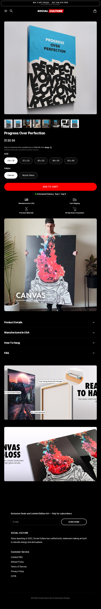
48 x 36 (55, 160)
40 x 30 (40, 160)
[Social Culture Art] (50, 11)
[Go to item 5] (46, 123)
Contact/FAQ (17, 557)
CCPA (13, 576)
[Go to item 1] (8, 123)
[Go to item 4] (37, 123)
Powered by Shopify (61, 598)
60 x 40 (70, 160)
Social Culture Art (45, 598)
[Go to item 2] (18, 123)
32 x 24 (25, 160)
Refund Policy (17, 562)
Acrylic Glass (28, 175)
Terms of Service (19, 566)
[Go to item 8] (74, 123)
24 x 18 (10, 160)
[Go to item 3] (27, 123)
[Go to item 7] (65, 123)
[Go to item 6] (56, 123)
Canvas (10, 175)
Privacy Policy (17, 571)
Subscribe (73, 522)
